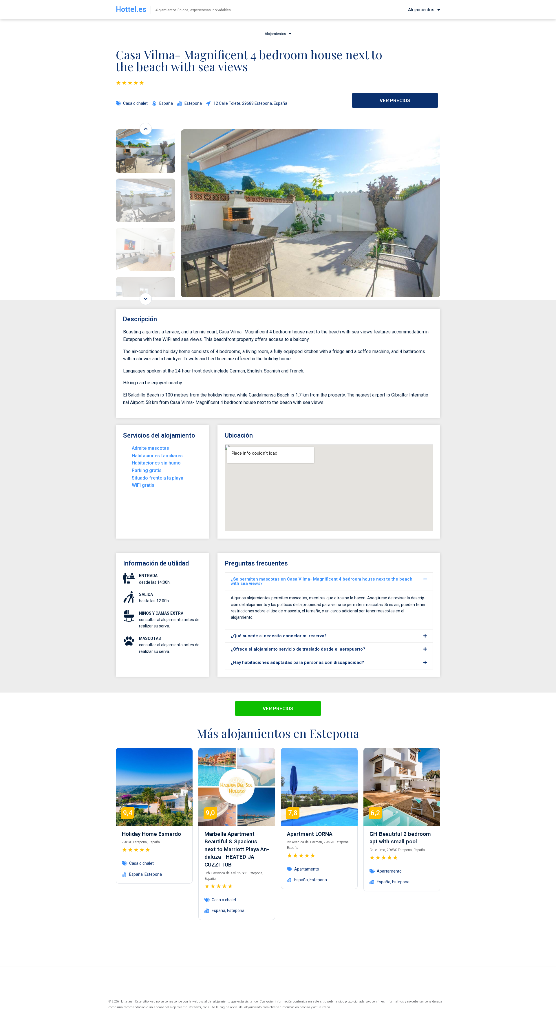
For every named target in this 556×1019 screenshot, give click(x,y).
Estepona (153, 874)
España (136, 874)
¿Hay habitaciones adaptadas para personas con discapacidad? (297, 662)
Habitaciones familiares (157, 455)
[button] (329, 581)
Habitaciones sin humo (156, 463)
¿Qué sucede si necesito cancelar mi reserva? (279, 635)
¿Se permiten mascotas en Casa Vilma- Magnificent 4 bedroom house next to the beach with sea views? (321, 581)
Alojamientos (421, 9)
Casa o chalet (135, 103)
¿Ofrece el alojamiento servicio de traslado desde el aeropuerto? (298, 649)
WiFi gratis (143, 485)
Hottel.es (131, 9)
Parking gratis (147, 470)
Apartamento (306, 869)
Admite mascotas (150, 448)
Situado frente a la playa (157, 478)
